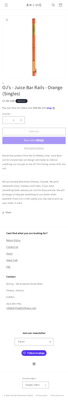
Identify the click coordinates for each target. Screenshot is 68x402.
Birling (13, 395)
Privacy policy (42, 395)
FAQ (8, 266)
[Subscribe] (49, 341)
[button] (6, 5)
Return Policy (13, 240)
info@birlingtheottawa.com (21, 307)
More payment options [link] (34, 148)
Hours (9, 253)
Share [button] (8, 212)
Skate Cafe (12, 260)
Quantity (6, 113)
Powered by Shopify (25, 395)
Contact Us (12, 246)
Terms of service (57, 395)
